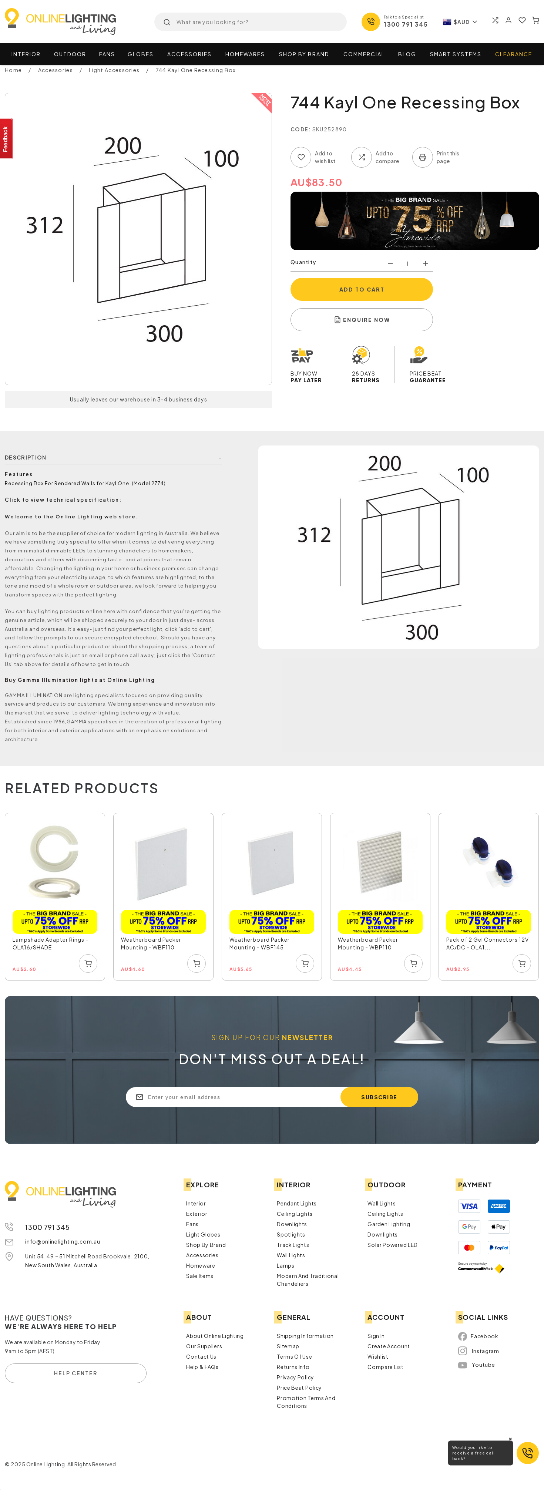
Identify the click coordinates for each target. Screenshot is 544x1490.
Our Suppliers (204, 1346)
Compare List (385, 1366)
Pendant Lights (297, 1203)
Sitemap (288, 1346)
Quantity (303, 262)
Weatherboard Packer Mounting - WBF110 (151, 943)
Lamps (286, 1265)
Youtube (483, 1364)
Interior (26, 54)
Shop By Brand (206, 1244)
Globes (141, 54)
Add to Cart (362, 289)
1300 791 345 (406, 24)
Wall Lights (291, 1255)
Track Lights (293, 1244)
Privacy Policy (295, 1377)
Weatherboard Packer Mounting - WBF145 (259, 943)
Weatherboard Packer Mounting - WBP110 (368, 943)
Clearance (513, 54)
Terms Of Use (294, 1356)
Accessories (189, 54)
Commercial (364, 54)
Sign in (376, 1335)
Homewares (245, 54)
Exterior (197, 1213)
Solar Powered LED (392, 1244)
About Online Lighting (215, 1335)
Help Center (75, 1373)
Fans (107, 54)
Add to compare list (361, 157)
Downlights (292, 1224)
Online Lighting (60, 21)
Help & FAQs (202, 1366)
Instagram (485, 1351)
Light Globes (203, 1234)
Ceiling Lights (295, 1213)
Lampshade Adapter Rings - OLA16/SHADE (50, 943)
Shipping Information (305, 1335)
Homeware (200, 1265)
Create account (388, 1346)
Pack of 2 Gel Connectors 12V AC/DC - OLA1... (487, 943)
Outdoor (70, 54)
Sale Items (200, 1275)
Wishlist (378, 1356)
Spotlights (291, 1234)
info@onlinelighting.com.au (62, 1241)
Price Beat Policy (299, 1387)
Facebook (484, 1336)
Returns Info (293, 1366)
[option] (55, 897)
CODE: (301, 129)
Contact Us (201, 1356)
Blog (407, 54)
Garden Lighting (388, 1224)
